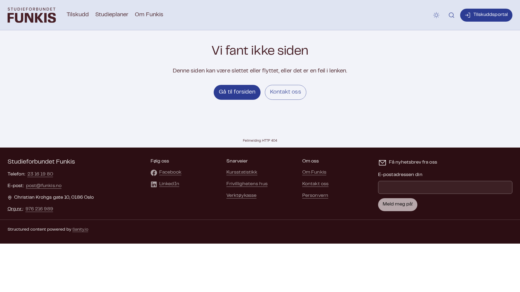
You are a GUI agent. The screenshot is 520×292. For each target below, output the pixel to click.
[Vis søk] (451, 15)
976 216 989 (39, 209)
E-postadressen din (400, 175)
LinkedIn (169, 184)
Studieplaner (111, 14)
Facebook (170, 172)
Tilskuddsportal (490, 15)
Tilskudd (78, 14)
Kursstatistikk (241, 172)
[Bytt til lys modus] (436, 15)
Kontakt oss (285, 92)
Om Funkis (149, 14)
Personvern (315, 196)
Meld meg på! (398, 204)
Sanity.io (80, 229)
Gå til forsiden (237, 92)
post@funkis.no (43, 186)
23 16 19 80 (40, 174)
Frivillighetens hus (247, 184)
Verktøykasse (241, 196)
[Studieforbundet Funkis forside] (32, 15)
